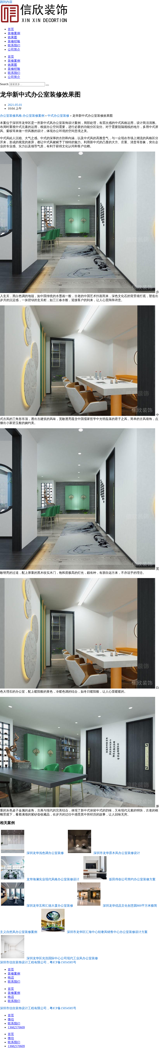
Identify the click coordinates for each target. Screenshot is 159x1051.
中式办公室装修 (58, 115)
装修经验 (14, 41)
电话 (11, 977)
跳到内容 (6, 1)
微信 (11, 1019)
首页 (11, 29)
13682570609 (16, 1027)
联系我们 (14, 45)
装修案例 (14, 33)
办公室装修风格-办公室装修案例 (22, 115)
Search (4, 84)
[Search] (47, 85)
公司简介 (14, 49)
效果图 (12, 37)
